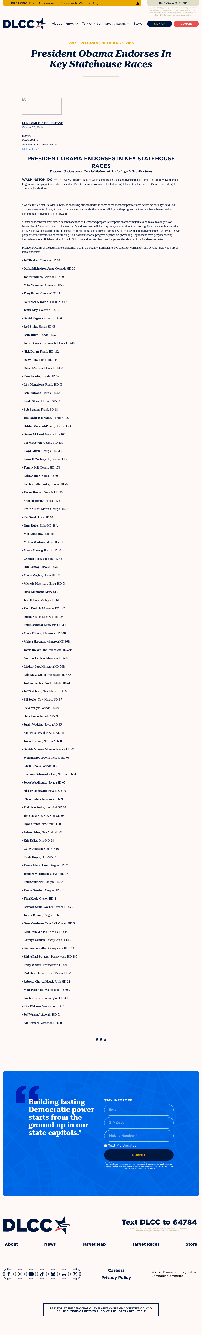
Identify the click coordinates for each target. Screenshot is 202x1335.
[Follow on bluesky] (53, 1274)
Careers (116, 1270)
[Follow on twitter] (75, 1274)
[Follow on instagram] (20, 1274)
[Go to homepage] (37, 1224)
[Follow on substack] (64, 1274)
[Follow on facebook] (9, 1274)
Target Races (115, 24)
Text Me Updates (122, 1145)
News (69, 24)
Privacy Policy (116, 1277)
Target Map (91, 23)
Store (137, 23)
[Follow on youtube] (31, 1274)
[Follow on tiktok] (42, 1274)
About (57, 23)
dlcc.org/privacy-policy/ (145, 1168)
